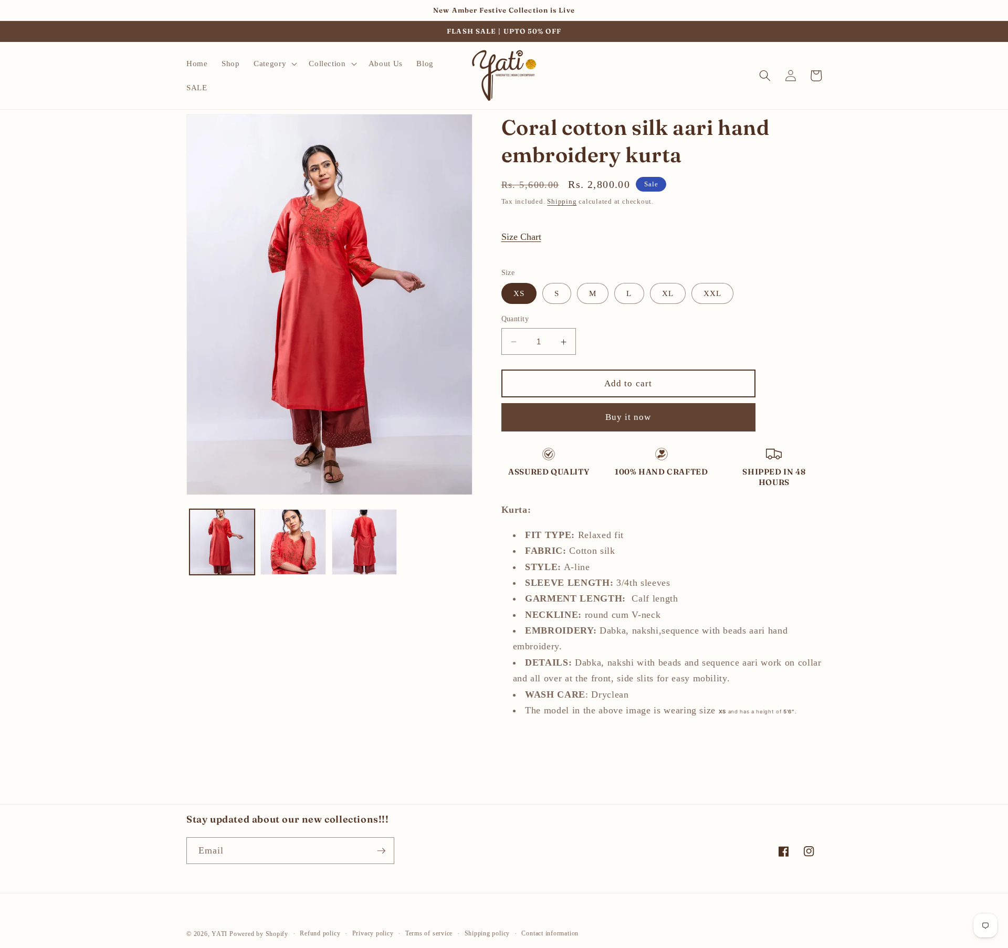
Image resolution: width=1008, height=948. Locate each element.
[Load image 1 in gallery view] (222, 542)
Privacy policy (373, 933)
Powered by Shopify (258, 934)
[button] (274, 63)
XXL (712, 293)
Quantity (515, 319)
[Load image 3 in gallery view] (364, 542)
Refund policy (320, 933)
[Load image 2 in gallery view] (293, 542)
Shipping (561, 201)
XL (668, 293)
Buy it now (628, 418)
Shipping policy (487, 933)
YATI (219, 934)
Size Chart (521, 236)
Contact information (550, 933)
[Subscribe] (381, 851)
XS (518, 293)
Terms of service (429, 933)
